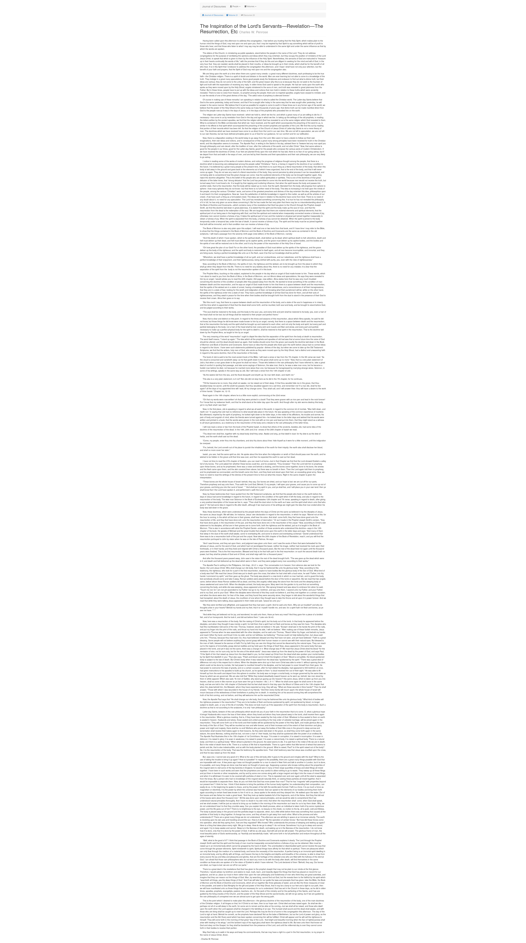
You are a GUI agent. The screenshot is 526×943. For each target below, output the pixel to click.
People (235, 6)
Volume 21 (233, 15)
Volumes (250, 6)
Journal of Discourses (214, 6)
